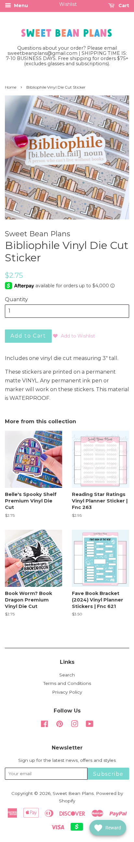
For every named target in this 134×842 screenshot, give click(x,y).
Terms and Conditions (67, 683)
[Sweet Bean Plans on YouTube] (89, 725)
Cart (123, 5)
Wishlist (68, 4)
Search (67, 674)
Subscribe (108, 774)
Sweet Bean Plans (73, 793)
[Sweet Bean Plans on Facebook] (44, 725)
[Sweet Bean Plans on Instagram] (74, 725)
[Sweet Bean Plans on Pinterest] (59, 725)
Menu (20, 5)
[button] (74, 336)
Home (10, 87)
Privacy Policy (67, 692)
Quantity (16, 299)
